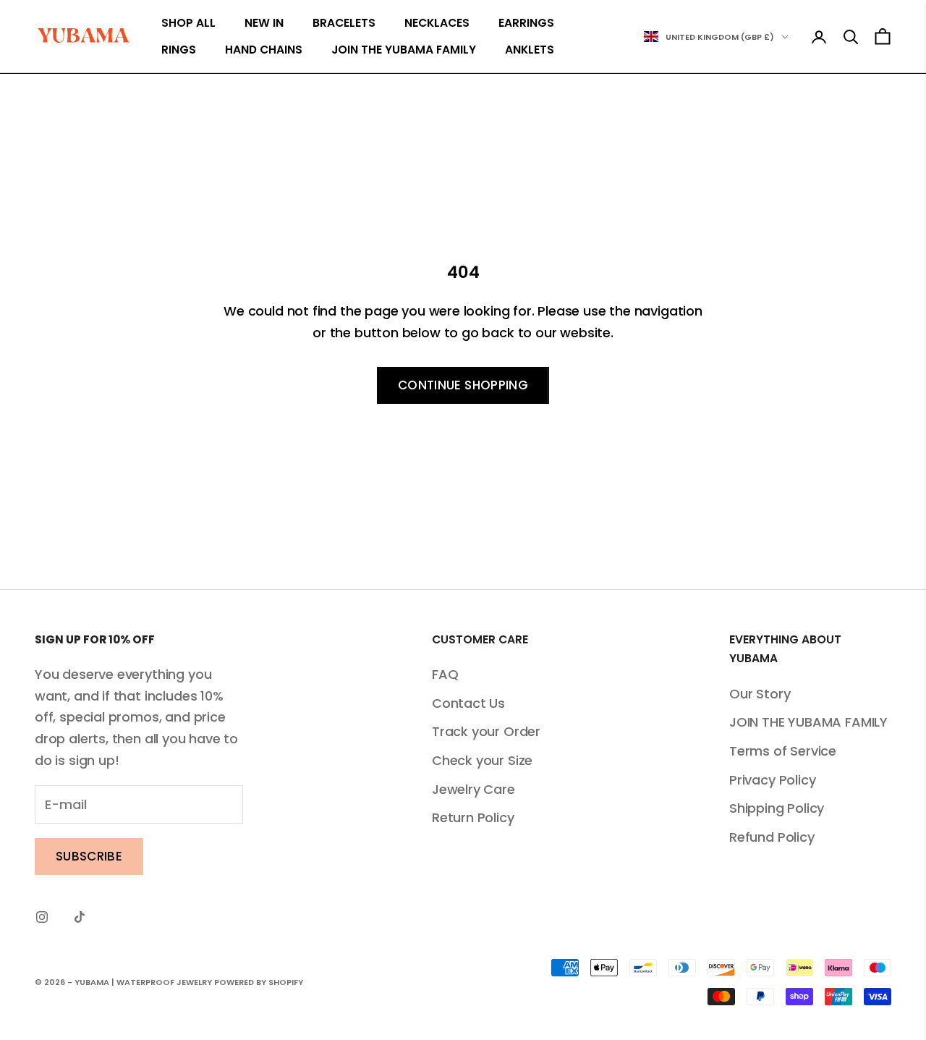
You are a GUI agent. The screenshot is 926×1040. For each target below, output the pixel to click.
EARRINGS (526, 22)
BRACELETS (344, 22)
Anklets (529, 49)
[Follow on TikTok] (79, 917)
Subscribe (89, 856)
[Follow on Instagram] (42, 917)
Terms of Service (782, 751)
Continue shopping (463, 385)
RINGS (178, 49)
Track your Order (486, 731)
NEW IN (264, 22)
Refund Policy (772, 837)
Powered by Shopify (258, 982)
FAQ (445, 674)
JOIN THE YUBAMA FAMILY (403, 49)
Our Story (759, 694)
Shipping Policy (776, 808)
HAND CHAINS (263, 49)
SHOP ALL (188, 22)
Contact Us (468, 703)
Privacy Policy (772, 780)
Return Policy (473, 817)
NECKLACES (437, 22)
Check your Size (482, 760)
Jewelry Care (473, 789)
